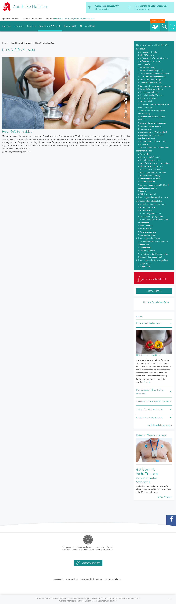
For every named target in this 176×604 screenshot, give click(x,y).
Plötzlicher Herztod (148, 194)
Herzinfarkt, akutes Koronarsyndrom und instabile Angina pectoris (154, 165)
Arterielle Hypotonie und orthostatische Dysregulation (150, 215)
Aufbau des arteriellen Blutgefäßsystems (148, 53)
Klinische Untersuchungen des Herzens (151, 118)
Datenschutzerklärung (107, 600)
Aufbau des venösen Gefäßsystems (154, 58)
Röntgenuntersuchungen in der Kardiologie (152, 143)
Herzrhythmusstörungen (150, 178)
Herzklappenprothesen (149, 92)
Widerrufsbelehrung (114, 579)
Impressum (59, 579)
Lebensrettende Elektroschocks (153, 122)
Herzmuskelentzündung (150, 175)
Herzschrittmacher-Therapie (151, 95)
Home (4, 42)
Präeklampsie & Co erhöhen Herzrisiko (149, 391)
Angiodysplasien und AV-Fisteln (153, 204)
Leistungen (19, 26)
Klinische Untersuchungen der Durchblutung (151, 112)
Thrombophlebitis (147, 250)
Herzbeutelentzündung (150, 157)
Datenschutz (73, 579)
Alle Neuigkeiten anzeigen (160, 425)
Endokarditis (145, 154)
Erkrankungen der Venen (148, 238)
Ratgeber (31, 26)
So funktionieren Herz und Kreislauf (155, 147)
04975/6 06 (58, 18)
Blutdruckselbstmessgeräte (151, 70)
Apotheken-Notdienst (154, 278)
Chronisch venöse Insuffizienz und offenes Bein (153, 243)
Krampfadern (145, 247)
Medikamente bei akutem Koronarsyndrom (149, 127)
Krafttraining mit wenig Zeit (149, 417)
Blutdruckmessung (148, 67)
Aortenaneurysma (147, 207)
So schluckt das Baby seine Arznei (152, 401)
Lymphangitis (145, 263)
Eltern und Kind (87, 26)
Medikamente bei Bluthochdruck (153, 132)
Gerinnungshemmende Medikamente (155, 85)
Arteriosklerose (146, 225)
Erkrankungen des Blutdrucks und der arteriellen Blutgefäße (152, 199)
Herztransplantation (148, 98)
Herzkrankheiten (144, 150)
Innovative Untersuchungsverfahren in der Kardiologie (154, 106)
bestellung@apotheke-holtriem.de (79, 18)
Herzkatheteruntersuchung (151, 88)
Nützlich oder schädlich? (148, 355)
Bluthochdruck (146, 228)
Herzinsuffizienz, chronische (151, 169)
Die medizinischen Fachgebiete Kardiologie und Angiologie (152, 78)
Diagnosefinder (154, 290)
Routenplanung (142, 8)
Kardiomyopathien (147, 181)
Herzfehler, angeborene (150, 160)
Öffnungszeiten (102, 8)
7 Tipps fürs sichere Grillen (149, 409)
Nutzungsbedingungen (92, 579)
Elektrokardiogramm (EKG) (151, 82)
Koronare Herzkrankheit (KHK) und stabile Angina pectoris (153, 186)
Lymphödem (145, 266)
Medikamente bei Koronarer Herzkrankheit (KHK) (150, 136)
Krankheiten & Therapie (50, 26)
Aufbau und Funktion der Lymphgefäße (149, 63)
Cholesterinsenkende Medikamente (155, 73)
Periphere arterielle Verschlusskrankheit (147, 233)
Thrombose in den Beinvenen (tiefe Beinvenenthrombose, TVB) (154, 255)
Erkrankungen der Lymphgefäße (152, 260)
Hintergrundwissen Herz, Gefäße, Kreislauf (152, 46)
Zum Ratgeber (166, 497)
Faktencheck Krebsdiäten (148, 323)
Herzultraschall (146, 101)
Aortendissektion (147, 210)
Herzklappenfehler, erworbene (153, 172)
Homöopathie (70, 26)
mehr (148, 381)
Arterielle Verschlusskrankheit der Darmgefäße (153, 221)
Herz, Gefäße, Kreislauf (45, 42)
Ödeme (143, 190)
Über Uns (6, 26)
